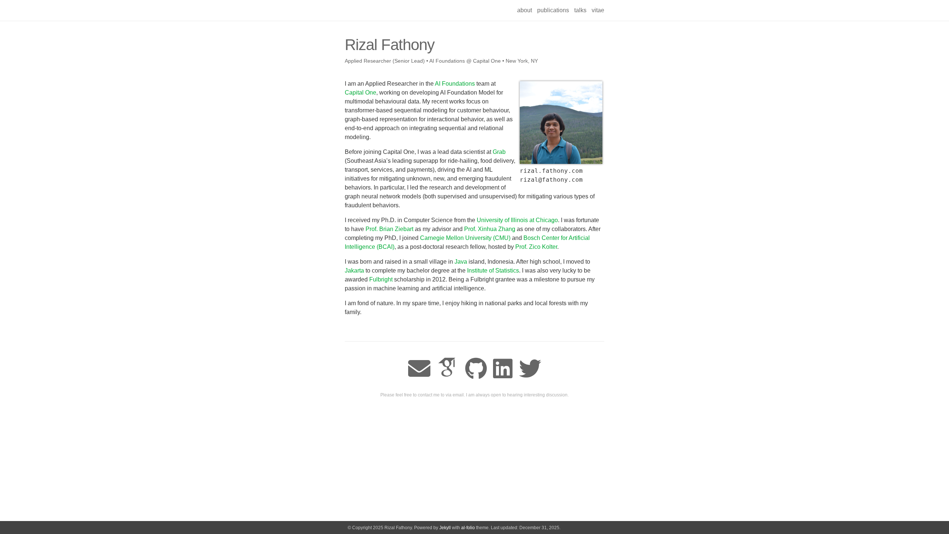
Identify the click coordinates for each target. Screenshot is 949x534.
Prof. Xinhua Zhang (489, 229)
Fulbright (381, 279)
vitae (598, 10)
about (524, 10)
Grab (499, 152)
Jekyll (445, 527)
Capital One (360, 92)
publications (553, 10)
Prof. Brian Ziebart (389, 229)
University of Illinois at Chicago (517, 220)
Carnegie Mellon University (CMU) (465, 238)
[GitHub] (476, 369)
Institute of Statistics (493, 270)
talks (580, 10)
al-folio (468, 527)
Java (460, 261)
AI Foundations (455, 83)
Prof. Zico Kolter (536, 247)
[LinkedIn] (503, 369)
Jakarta (354, 270)
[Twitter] (530, 369)
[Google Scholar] (448, 369)
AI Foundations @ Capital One (465, 61)
